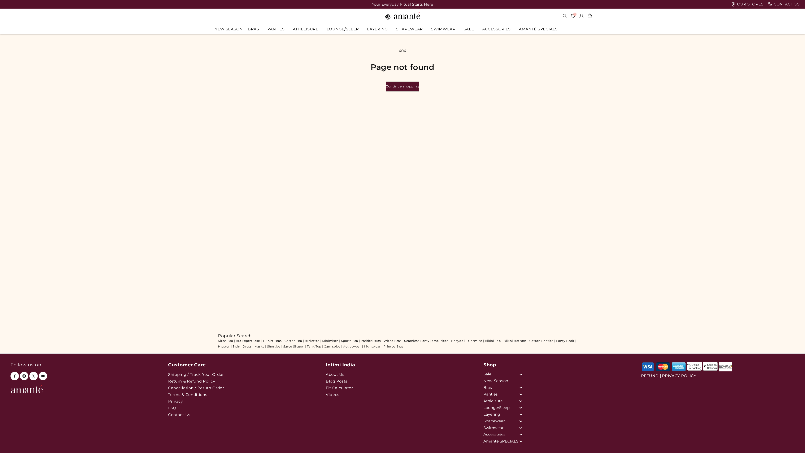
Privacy (175, 401)
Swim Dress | (242, 346)
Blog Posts (336, 381)
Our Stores (749, 4)
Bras (253, 29)
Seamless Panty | (417, 341)
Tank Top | (315, 346)
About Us (335, 374)
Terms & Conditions (187, 394)
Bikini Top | (494, 341)
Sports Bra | (350, 341)
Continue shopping (402, 86)
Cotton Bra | (294, 341)
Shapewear (409, 29)
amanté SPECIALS (538, 29)
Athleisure (305, 29)
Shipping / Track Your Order (196, 374)
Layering (377, 29)
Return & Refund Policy (191, 381)
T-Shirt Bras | (273, 341)
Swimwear (443, 29)
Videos (332, 394)
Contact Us (179, 415)
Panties (276, 29)
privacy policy (679, 376)
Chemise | (476, 341)
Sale (469, 29)
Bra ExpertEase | (249, 341)
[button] (255, 29)
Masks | (260, 346)
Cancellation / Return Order (196, 388)
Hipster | (225, 346)
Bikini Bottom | (516, 341)
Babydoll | (459, 341)
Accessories (496, 29)
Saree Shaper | (294, 346)
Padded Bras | (372, 341)
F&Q (172, 408)
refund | (651, 376)
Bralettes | (313, 341)
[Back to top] (794, 444)
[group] (402, 4)
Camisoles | (333, 346)
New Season (495, 381)
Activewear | (353, 346)
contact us (786, 4)
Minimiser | (331, 341)
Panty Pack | (566, 341)
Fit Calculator (339, 388)
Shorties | (274, 346)
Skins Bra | (226, 341)
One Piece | (441, 341)
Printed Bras (393, 346)
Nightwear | (373, 346)
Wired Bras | (393, 341)
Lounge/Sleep (343, 29)
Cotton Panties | (542, 341)
